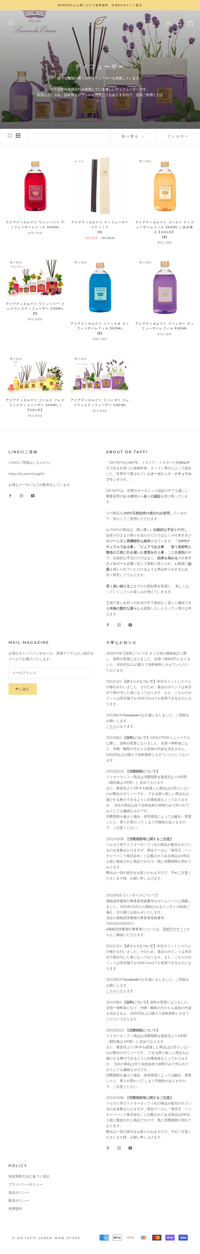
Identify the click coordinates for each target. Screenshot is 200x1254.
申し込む (23, 689)
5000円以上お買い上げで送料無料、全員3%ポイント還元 (100, 5)
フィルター (178, 136)
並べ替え (131, 136)
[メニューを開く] (10, 23)
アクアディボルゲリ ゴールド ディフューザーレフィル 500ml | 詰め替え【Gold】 (164, 227)
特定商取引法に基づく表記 (29, 1176)
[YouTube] (32, 495)
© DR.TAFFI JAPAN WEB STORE (46, 1238)
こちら (111, 726)
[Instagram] (21, 495)
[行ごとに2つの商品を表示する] (10, 135)
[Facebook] (10, 495)
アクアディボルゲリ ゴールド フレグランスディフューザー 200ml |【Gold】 (35, 405)
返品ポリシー (19, 1192)
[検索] (179, 23)
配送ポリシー (19, 1200)
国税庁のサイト (175, 929)
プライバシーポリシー (26, 1184)
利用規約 (15, 1208)
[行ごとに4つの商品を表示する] (18, 135)
